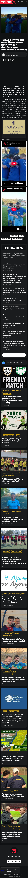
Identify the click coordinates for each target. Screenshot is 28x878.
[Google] (19, 861)
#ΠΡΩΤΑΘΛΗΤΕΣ (6, 238)
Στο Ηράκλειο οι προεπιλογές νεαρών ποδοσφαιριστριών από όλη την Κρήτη (14, 256)
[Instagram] (12, 861)
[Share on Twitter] (5, 60)
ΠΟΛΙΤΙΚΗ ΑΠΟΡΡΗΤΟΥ (7, 874)
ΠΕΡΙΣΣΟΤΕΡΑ (14, 355)
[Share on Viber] (10, 60)
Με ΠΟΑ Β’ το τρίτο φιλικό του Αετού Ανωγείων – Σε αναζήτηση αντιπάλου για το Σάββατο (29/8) (14, 290)
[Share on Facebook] (3, 60)
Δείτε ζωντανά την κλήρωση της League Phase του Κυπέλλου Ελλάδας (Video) (14, 266)
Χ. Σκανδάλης (9, 54)
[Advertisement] (14, 73)
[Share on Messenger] (8, 60)
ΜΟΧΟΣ (3, 36)
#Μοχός (21, 235)
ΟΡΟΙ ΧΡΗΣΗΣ (16, 874)
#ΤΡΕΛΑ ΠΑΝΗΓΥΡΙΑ (17, 238)
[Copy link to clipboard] (13, 60)
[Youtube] (16, 861)
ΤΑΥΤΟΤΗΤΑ (22, 874)
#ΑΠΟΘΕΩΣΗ (14, 235)
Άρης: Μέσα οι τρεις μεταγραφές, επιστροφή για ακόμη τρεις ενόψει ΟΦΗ (14, 333)
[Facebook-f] (8, 861)
